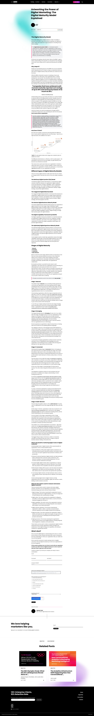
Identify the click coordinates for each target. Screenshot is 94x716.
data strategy (51, 641)
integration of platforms (56, 358)
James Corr (36, 25)
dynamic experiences (40, 410)
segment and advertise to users (52, 378)
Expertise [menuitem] (80, 694)
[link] (14, 2)
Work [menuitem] (81, 692)
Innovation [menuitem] (80, 697)
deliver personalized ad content (45, 426)
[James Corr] (33, 25)
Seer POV (39, 29)
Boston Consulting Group (47, 94)
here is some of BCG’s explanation (39, 113)
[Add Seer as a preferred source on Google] (60, 30)
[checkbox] (46, 583)
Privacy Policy (90, 714)
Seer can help (57, 278)
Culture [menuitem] (81, 699)
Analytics (42, 641)
